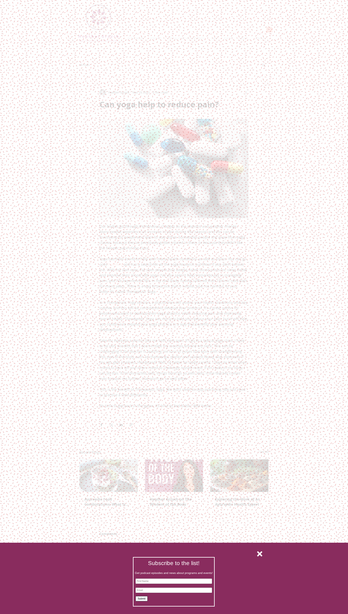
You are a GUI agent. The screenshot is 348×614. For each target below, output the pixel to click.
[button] (259, 554)
